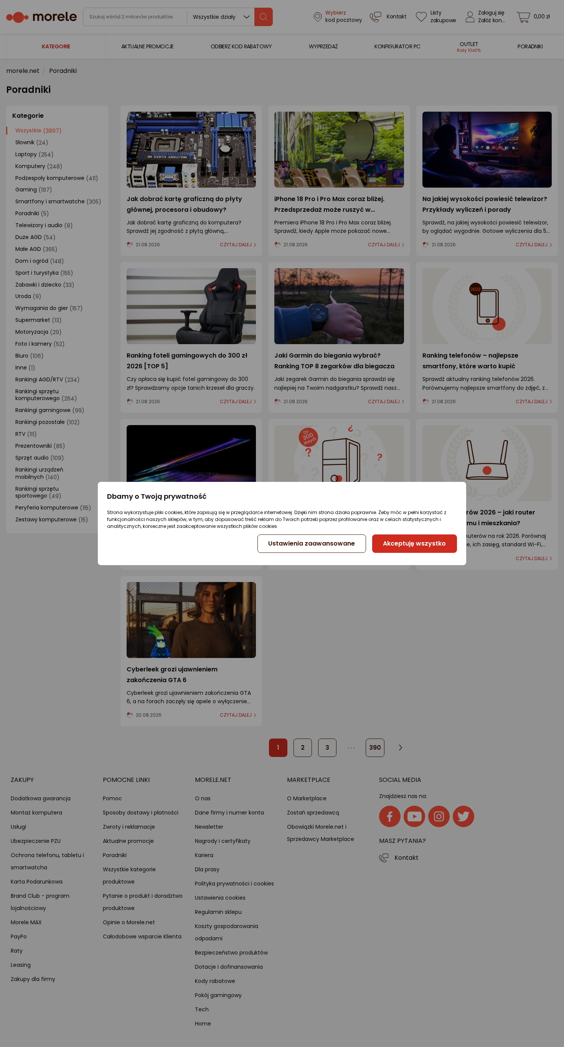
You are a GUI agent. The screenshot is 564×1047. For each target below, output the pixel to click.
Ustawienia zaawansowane (311, 543)
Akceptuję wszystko (414, 543)
